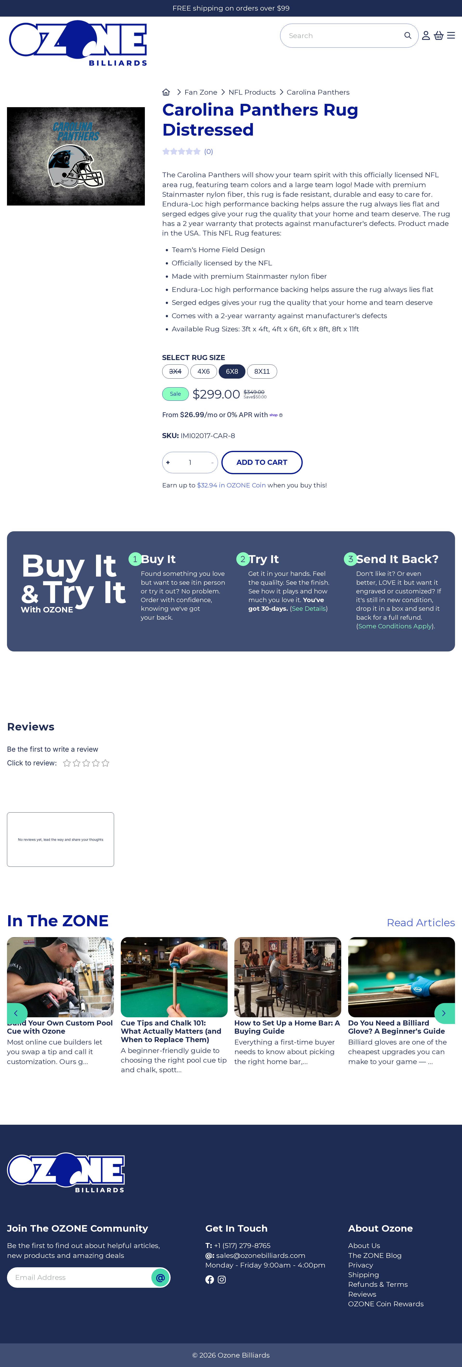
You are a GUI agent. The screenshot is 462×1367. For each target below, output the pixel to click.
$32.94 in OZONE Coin (231, 485)
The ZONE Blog (375, 1255)
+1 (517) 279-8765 (242, 1245)
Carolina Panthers (318, 92)
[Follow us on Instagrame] (222, 1280)
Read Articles (421, 922)
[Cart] (439, 35)
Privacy (360, 1265)
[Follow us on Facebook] (209, 1280)
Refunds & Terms (378, 1284)
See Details (309, 608)
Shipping (363, 1274)
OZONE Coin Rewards (386, 1304)
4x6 (204, 371)
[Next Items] (444, 1013)
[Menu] (451, 35)
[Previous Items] (17, 1013)
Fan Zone (201, 92)
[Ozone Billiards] (81, 47)
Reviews (362, 1294)
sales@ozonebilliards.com (261, 1255)
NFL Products (252, 92)
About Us (364, 1245)
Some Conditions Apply (395, 626)
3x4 (175, 371)
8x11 (262, 371)
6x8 (232, 371)
